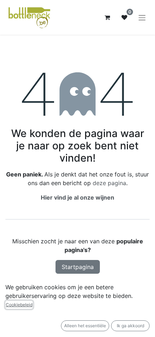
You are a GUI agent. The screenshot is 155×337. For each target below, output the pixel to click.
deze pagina (109, 183)
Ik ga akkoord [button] (130, 325)
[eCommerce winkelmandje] (107, 17)
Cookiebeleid (19, 304)
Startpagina (78, 266)
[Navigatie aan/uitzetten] (142, 17)
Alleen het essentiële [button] (85, 325)
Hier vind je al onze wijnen (77, 197)
